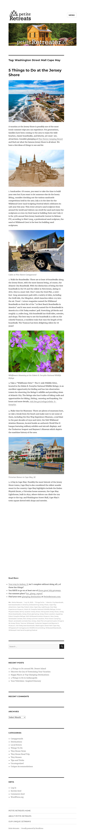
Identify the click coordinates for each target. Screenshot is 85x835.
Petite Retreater (14, 828)
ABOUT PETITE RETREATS (20, 816)
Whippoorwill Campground (19, 628)
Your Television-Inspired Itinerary (26, 681)
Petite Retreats (17, 602)
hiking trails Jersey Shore (50, 612)
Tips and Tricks (17, 760)
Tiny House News (18, 751)
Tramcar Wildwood (27, 623)
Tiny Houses (16, 757)
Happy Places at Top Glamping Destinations (30, 675)
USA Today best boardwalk (25, 625)
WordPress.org (17, 797)
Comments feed (18, 794)
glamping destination (31, 597)
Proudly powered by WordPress (32, 828)
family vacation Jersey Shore (30, 612)
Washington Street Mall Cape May (47, 625)
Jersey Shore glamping (30, 614)
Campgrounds (17, 739)
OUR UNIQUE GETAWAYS (20, 821)
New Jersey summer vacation (33, 618)
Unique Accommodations (22, 766)
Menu (72, 15)
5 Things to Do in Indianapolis (24, 678)
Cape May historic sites (25, 607)
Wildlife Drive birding (37, 628)
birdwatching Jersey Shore (38, 605)
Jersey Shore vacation (47, 614)
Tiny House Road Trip (20, 754)
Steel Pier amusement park (47, 621)
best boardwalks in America (19, 605)
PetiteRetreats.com (52, 597)
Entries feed (16, 791)
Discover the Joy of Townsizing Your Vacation (31, 672)
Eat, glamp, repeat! (34, 593)
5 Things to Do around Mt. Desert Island (28, 668)
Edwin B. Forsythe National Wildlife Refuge (39, 609)
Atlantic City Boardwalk (54, 602)
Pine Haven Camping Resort (50, 139)
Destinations (16, 742)
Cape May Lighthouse (41, 607)
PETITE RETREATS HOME (20, 811)
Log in (13, 788)
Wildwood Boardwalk (53, 628)
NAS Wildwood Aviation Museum (38, 616)
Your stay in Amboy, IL (18, 584)
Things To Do (39, 602)
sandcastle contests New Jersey (25, 621)
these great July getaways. (49, 590)
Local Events (16, 745)
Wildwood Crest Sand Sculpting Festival (23, 630)
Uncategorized (17, 763)
